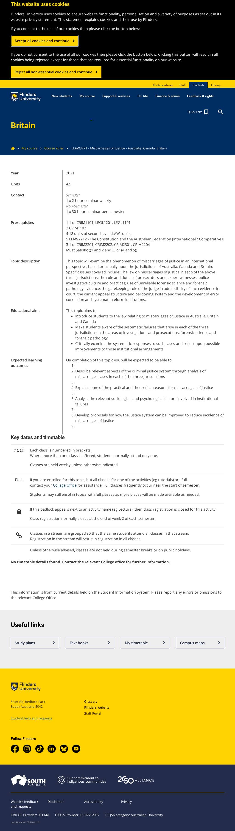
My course (29, 148)
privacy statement (40, 19)
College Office (65, 485)
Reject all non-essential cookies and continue (53, 71)
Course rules (54, 148)
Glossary (90, 701)
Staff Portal (92, 713)
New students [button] (61, 96)
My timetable (136, 642)
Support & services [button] (116, 96)
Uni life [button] (142, 96)
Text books (79, 642)
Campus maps (192, 642)
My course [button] (87, 96)
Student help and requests (31, 718)
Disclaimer (56, 801)
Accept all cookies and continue (41, 40)
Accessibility (93, 801)
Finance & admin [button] (167, 96)
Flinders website (96, 707)
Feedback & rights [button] (200, 96)
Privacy (126, 801)
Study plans (25, 642)
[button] (198, 112)
